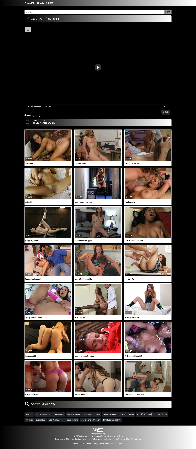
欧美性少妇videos (56, 420)
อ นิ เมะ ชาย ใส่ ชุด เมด (90, 420)
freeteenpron (59, 414)
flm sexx (29, 420)
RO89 (50, 3)
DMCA (120, 444)
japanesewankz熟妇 (92, 414)
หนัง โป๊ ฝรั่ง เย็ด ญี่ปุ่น (145, 414)
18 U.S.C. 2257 (79, 444)
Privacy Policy (92, 444)
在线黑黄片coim (73, 414)
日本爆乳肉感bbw (43, 414)
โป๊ (98, 430)
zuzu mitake (41, 420)
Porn (29, 3)
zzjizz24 (29, 414)
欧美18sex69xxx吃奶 (111, 420)
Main (41, 3)
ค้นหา (167, 12)
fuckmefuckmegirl (127, 414)
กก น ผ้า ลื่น (162, 414)
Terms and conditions (107, 444)
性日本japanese (109, 414)
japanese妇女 (72, 420)
